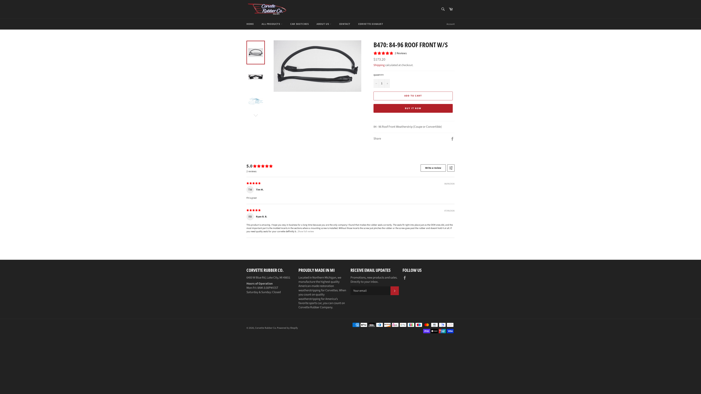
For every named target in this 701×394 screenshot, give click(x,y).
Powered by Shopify (287, 328)
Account (451, 24)
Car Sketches (299, 24)
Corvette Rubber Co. (265, 328)
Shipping (379, 65)
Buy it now (413, 108)
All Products (271, 24)
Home (250, 24)
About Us (323, 24)
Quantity (379, 75)
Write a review (433, 168)
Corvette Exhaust (370, 24)
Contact (344, 24)
